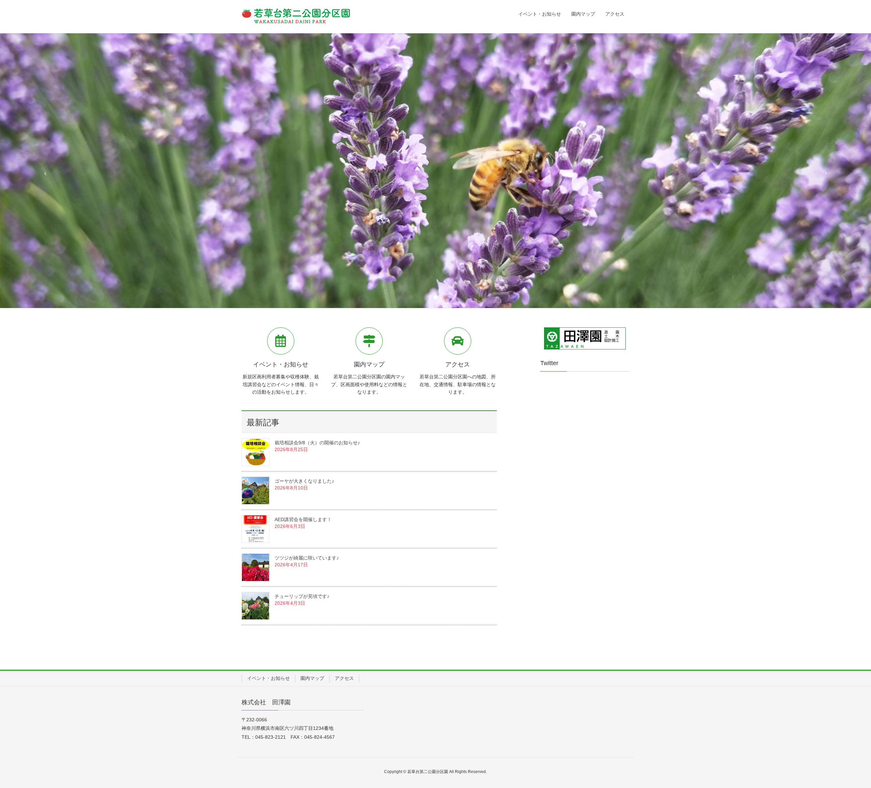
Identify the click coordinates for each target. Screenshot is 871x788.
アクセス (344, 678)
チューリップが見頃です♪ (302, 596)
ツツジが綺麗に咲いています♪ (307, 558)
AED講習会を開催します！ (303, 519)
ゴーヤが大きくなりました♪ (304, 481)
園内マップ (312, 678)
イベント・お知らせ (268, 678)
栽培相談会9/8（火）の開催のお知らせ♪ (317, 442)
